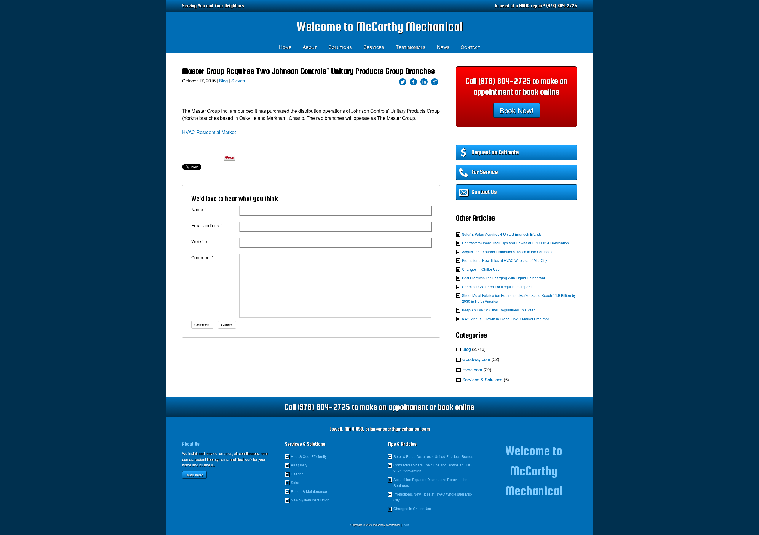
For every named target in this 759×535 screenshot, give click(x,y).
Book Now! (517, 110)
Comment (202, 324)
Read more (194, 474)
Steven (238, 80)
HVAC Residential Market (209, 132)
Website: (199, 241)
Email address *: (207, 225)
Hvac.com (472, 369)
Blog (223, 80)
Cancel (227, 324)
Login (405, 525)
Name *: (199, 209)
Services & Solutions (482, 379)
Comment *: (203, 257)
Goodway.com (476, 359)
